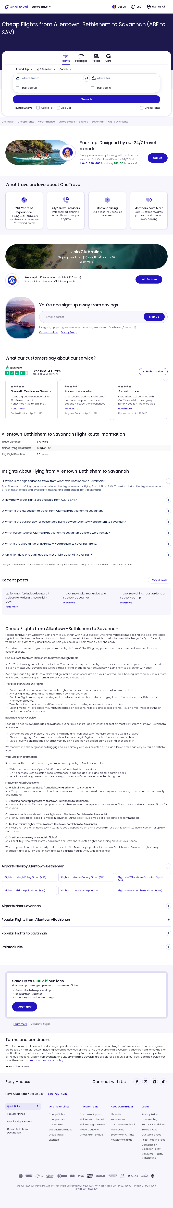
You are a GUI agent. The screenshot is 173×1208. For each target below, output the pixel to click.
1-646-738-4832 (91, 163)
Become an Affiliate (122, 1134)
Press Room (118, 1119)
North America (46, 121)
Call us (157, 158)
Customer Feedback (123, 1124)
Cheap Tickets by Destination (17, 1130)
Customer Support (91, 1114)
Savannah (98, 121)
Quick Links (13, 1106)
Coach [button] (63, 69)
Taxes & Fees (149, 1129)
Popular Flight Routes (19, 1121)
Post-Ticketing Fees (153, 1139)
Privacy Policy (69, 332)
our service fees (41, 1053)
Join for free (149, 279)
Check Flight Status (91, 1134)
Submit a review (153, 371)
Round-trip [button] (22, 69)
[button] (119, 6)
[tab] (66, 58)
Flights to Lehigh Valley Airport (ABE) (25, 877)
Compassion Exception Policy (151, 1147)
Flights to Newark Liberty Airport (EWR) (140, 890)
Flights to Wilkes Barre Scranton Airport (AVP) (140, 879)
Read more (12, 606)
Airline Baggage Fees (92, 1124)
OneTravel (8, 121)
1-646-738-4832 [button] (56, 1094)
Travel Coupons (89, 1129)
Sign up (154, 317)
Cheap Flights (26, 121)
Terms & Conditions (153, 1124)
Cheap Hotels (57, 1119)
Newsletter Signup (121, 1139)
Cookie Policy (149, 1119)
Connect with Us (109, 1081)
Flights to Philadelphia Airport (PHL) (25, 890)
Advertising (117, 1129)
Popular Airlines (16, 1114)
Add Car (66, 107)
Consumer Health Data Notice (152, 1156)
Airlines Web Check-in (92, 1119)
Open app (25, 1007)
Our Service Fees (151, 1134)
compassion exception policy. (45, 1060)
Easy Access (17, 1081)
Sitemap (54, 1139)
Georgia (83, 121)
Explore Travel (40, 6)
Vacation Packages (60, 1129)
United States (67, 121)
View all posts (159, 580)
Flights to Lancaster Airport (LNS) (80, 890)
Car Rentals (56, 1124)
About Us (116, 1114)
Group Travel (56, 1134)
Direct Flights (152, 107)
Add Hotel (47, 107)
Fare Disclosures (19, 1066)
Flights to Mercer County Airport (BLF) (83, 877)
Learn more (86, 261)
